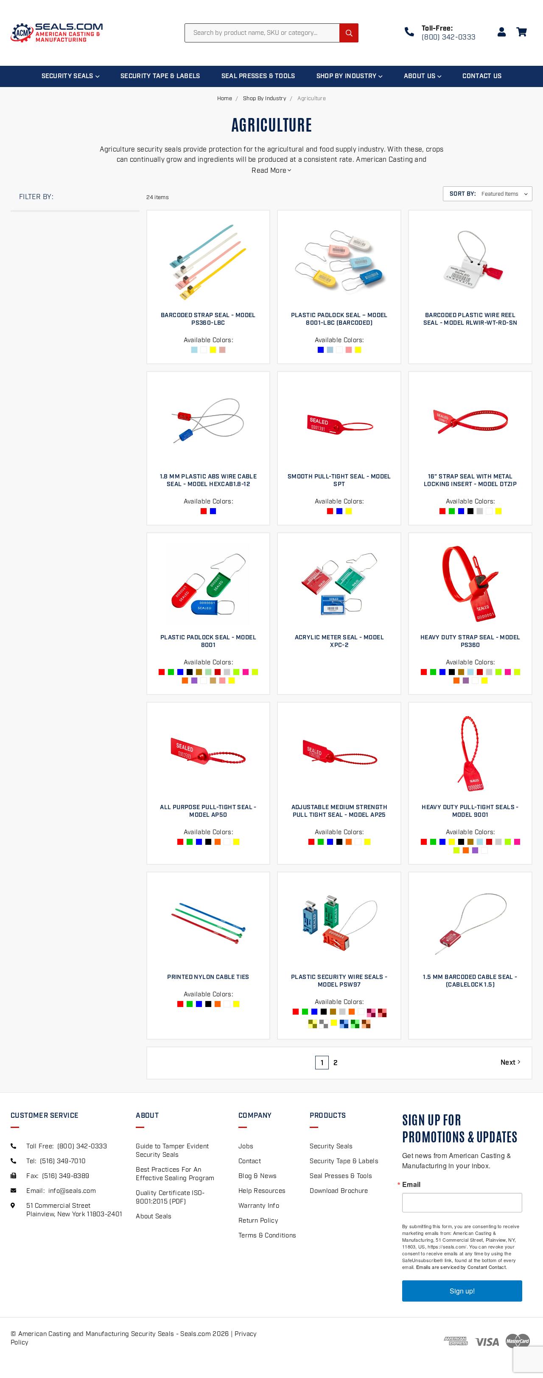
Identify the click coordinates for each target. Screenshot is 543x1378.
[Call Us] (409, 33)
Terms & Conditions (267, 1236)
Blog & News (257, 1176)
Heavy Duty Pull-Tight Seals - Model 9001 (470, 811)
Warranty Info (258, 1206)
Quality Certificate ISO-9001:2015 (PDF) (170, 1197)
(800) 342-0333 (449, 37)
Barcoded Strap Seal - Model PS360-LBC (208, 319)
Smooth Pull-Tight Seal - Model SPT (339, 480)
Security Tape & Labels (160, 76)
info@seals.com (72, 1191)
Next (509, 1062)
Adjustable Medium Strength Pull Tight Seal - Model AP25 (339, 811)
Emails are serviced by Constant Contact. (461, 1266)
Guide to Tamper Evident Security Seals (172, 1150)
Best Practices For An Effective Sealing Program (175, 1174)
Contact (249, 1161)
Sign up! (462, 1291)
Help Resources (261, 1191)
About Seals (153, 1216)
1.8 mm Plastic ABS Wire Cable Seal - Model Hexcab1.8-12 (208, 480)
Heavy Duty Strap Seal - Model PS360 (470, 641)
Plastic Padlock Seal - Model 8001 (208, 641)
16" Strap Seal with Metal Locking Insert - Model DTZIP (470, 480)
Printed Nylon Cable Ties (208, 977)
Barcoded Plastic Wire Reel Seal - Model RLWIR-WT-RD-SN (470, 319)
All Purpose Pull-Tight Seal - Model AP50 (208, 811)
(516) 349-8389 (65, 1176)
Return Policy (258, 1221)
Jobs (245, 1146)
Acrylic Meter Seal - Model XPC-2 (339, 641)
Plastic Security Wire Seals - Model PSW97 (339, 981)
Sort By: (463, 194)
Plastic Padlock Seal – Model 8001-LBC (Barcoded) (339, 319)
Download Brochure (339, 1191)
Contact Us (481, 76)
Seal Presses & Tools (258, 76)
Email (411, 1184)
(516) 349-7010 (63, 1161)
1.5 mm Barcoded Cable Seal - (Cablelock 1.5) (470, 981)
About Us (419, 76)
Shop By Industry (346, 76)
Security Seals (67, 76)
